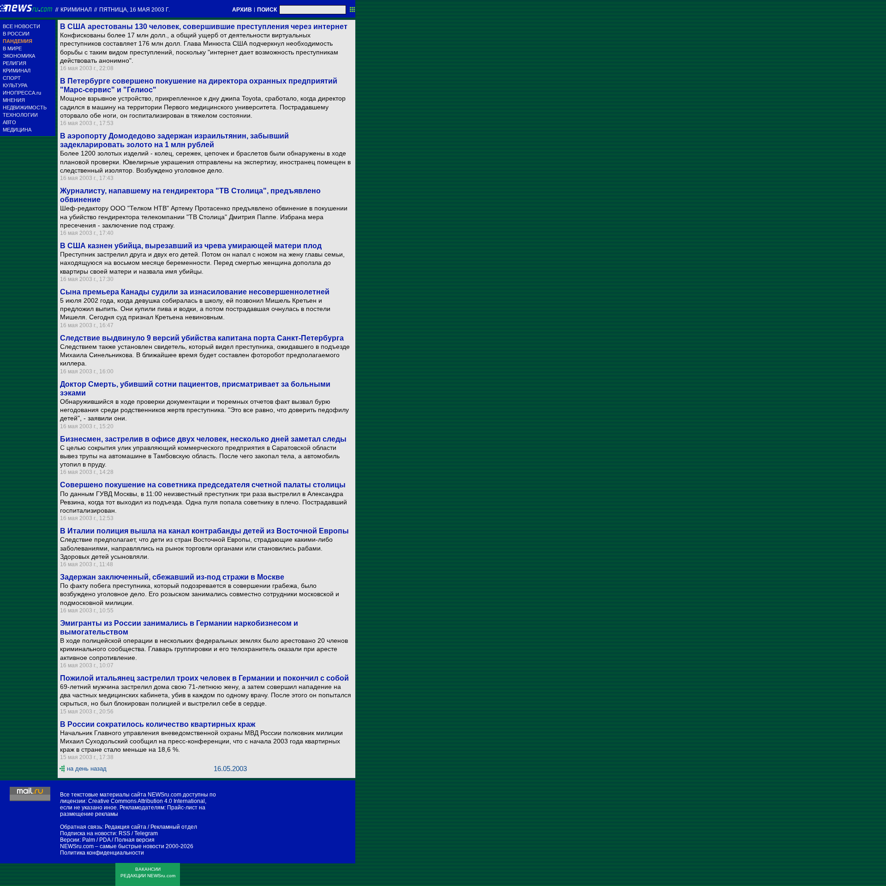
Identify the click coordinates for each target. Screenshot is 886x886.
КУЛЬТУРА (15, 85)
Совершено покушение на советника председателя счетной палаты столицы (203, 485)
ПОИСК (267, 9)
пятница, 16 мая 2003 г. (134, 9)
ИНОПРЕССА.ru (22, 93)
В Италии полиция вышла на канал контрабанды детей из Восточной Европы (204, 531)
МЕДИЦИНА (17, 129)
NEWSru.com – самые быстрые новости (112, 846)
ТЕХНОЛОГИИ (20, 115)
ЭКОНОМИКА (19, 56)
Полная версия (134, 840)
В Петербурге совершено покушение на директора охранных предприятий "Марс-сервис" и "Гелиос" (198, 85)
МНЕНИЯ (14, 100)
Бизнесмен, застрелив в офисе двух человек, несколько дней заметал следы (203, 439)
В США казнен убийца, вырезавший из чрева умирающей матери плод (191, 246)
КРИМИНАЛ (16, 70)
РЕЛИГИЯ (14, 63)
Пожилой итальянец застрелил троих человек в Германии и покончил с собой (204, 678)
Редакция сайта (125, 827)
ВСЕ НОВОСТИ (21, 26)
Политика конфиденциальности (102, 853)
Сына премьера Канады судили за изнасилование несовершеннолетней (194, 292)
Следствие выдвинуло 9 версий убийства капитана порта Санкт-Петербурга (202, 338)
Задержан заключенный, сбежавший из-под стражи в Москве (172, 577)
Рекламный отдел (173, 827)
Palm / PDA (96, 840)
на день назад (87, 768)
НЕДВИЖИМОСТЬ (25, 107)
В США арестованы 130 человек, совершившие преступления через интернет (203, 26)
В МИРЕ (12, 48)
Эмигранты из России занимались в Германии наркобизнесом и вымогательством (179, 627)
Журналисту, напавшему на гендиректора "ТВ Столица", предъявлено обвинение (190, 195)
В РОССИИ (16, 33)
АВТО (9, 122)
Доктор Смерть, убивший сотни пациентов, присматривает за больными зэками (195, 388)
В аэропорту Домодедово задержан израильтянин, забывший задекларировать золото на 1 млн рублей (174, 140)
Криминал (76, 9)
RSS (124, 833)
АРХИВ (242, 9)
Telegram (146, 833)
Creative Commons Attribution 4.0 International (146, 801)
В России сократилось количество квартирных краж (157, 724)
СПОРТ (12, 78)
